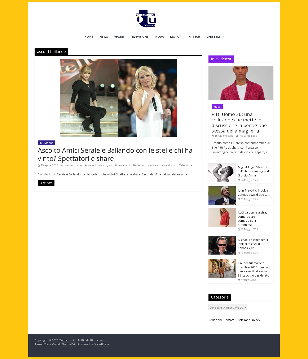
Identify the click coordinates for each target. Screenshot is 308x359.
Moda (159, 37)
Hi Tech (194, 37)
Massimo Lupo (74, 165)
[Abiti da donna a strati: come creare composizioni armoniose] (222, 210)
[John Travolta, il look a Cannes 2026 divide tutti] (222, 188)
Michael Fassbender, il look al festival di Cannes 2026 (253, 244)
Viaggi (119, 37)
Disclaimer (242, 320)
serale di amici (168, 165)
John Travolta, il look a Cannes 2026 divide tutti (254, 192)
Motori (176, 37)
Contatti (229, 320)
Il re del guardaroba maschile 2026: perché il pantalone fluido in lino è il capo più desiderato (254, 269)
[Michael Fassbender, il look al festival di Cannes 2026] (222, 238)
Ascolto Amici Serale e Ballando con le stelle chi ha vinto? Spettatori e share (115, 154)
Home (88, 37)
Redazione (215, 320)
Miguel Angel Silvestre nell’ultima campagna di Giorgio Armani (253, 171)
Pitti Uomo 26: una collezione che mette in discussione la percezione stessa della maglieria (239, 122)
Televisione (139, 37)
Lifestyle (213, 37)
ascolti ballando (97, 165)
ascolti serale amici (120, 165)
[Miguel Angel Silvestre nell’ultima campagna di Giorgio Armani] (222, 165)
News (104, 37)
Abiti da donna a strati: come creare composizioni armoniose (253, 218)
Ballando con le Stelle (146, 165)
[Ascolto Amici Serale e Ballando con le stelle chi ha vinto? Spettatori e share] (118, 61)
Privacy (255, 320)
